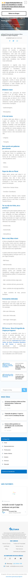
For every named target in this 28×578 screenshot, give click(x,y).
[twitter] (15, 558)
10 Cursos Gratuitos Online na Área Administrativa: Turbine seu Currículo (15, 403)
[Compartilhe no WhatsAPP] (17, 40)
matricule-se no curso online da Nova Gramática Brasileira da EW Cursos (14, 342)
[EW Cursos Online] (14, 529)
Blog (6, 549)
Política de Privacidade (19, 543)
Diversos (9, 418)
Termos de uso (19, 546)
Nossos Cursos (6, 543)
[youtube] (20, 558)
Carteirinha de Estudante (19, 551)
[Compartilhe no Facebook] (10, 40)
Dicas (5, 442)
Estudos (8, 408)
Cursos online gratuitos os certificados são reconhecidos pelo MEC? (14, 425)
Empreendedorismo (9, 446)
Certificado (6, 546)
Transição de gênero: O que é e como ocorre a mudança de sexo (14, 414)
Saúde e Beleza (8, 453)
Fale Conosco (19, 549)
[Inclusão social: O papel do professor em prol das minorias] (14, 493)
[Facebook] (5, 558)
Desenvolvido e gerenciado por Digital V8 (14, 576)
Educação (9, 430)
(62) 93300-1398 (17, 563)
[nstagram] (10, 558)
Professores (7, 450)
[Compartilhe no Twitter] (13, 40)
